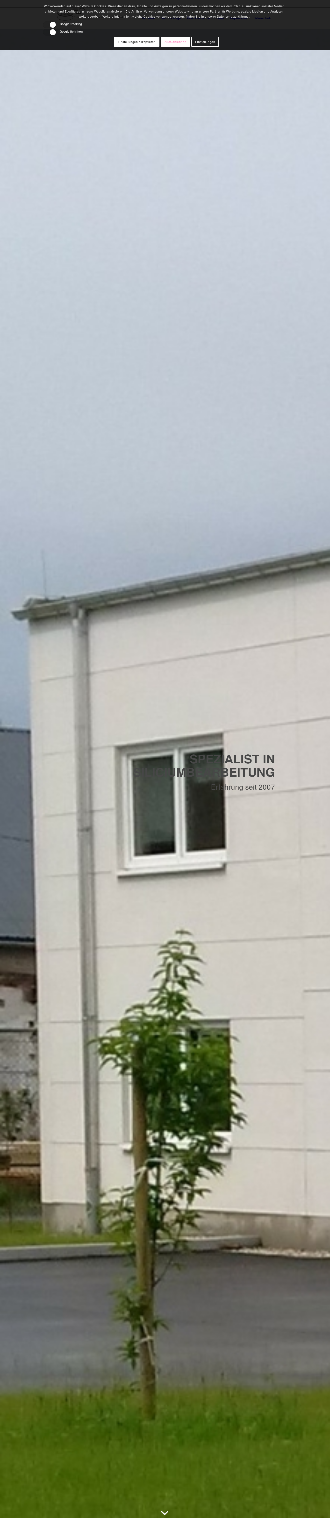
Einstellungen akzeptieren (137, 42)
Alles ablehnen (175, 42)
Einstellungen (205, 42)
